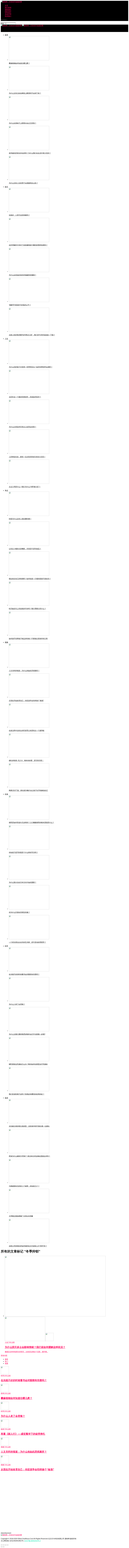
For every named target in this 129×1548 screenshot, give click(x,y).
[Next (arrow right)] (3, 1546)
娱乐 (6, 187)
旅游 (6, 1098)
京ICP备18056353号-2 (32, 1541)
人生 (6, 338)
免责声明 (8, 14)
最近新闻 (8, 7)
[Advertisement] (26, 1503)
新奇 (6, 35)
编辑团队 (8, 10)
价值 (6, 794)
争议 (6, 490)
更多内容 (4, 1355)
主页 (6, 5)
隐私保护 (8, 12)
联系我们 (8, 16)
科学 (6, 946)
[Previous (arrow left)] (1, 1546)
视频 (6, 642)
